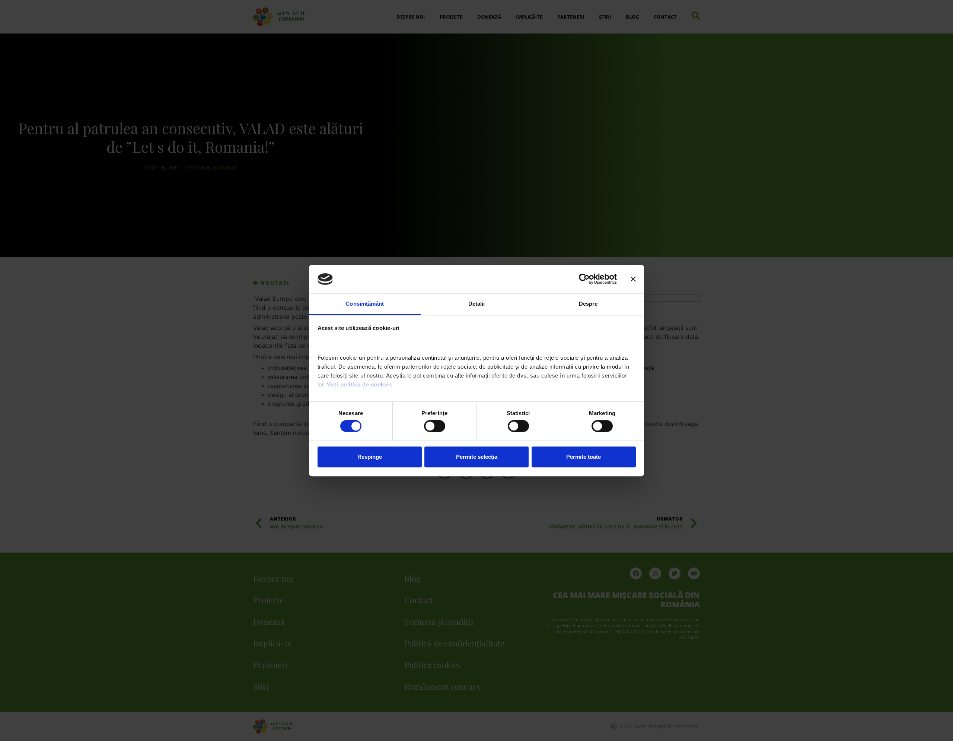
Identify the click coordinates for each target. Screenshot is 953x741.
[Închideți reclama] (633, 279)
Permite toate (583, 457)
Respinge (369, 457)
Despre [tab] (588, 303)
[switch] (434, 426)
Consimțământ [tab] (364, 303)
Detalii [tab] (476, 303)
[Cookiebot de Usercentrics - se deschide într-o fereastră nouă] (584, 279)
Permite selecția (476, 457)
